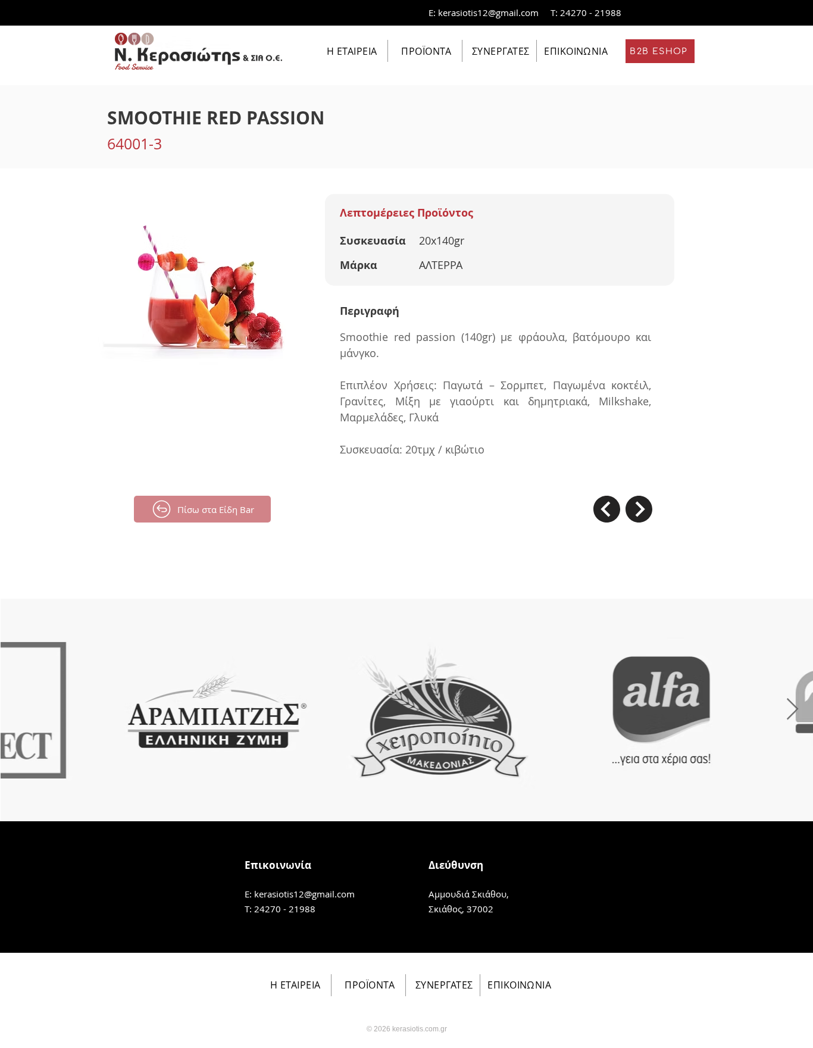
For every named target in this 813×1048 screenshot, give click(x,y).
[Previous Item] (20, 709)
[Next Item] (792, 709)
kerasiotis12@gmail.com (488, 12)
